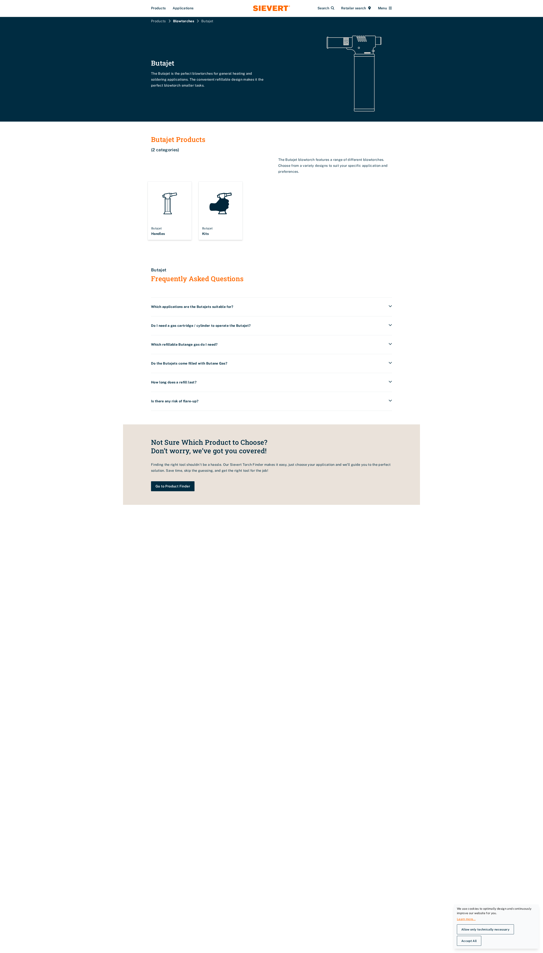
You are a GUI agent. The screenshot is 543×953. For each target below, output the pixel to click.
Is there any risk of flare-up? (175, 401)
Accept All (469, 941)
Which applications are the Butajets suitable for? (192, 307)
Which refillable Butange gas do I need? (184, 344)
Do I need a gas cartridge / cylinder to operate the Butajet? (201, 326)
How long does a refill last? (174, 382)
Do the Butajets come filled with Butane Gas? (189, 363)
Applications (183, 8)
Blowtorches (183, 21)
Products (158, 8)
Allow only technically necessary (485, 929)
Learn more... (466, 919)
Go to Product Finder (172, 486)
